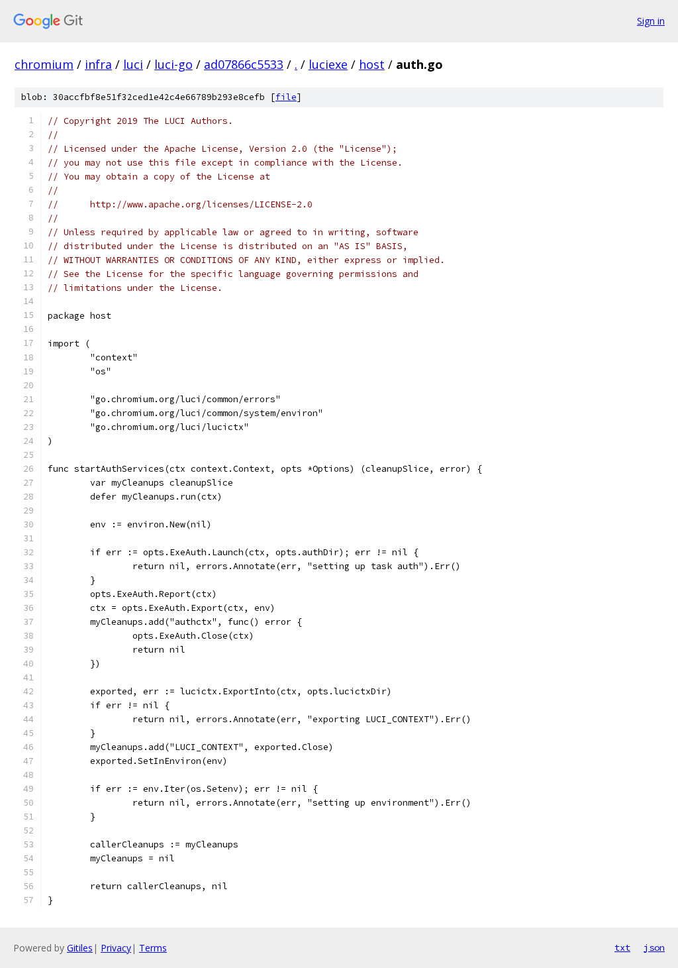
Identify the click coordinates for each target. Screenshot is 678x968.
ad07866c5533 (243, 64)
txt (622, 947)
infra (98, 64)
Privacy (116, 947)
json (654, 947)
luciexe (328, 64)
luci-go (173, 64)
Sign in (651, 21)
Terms (153, 947)
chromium (44, 64)
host (372, 64)
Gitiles (80, 947)
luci (133, 64)
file (286, 97)
